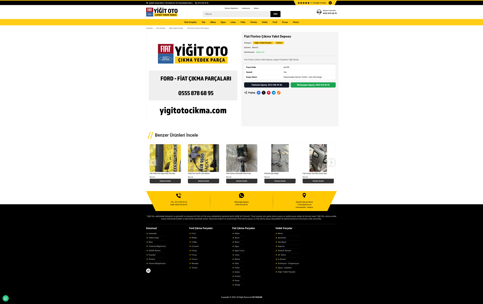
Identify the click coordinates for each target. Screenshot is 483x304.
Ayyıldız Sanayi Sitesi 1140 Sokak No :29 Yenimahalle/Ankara (171, 3)
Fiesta (296, 22)
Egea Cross (239, 250)
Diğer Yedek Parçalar (176, 28)
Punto (237, 268)
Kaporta (281, 246)
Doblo (265, 22)
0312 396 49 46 (203, 3)
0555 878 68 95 (330, 13)
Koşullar (152, 255)
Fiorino (253, 22)
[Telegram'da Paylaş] (274, 93)
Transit (194, 268)
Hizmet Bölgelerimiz (157, 263)
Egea (223, 22)
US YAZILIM (257, 297)
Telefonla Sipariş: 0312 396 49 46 (266, 85)
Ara (275, 14)
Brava (237, 238)
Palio (243, 22)
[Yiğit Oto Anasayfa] (162, 12)
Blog (150, 242)
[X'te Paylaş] (264, 93)
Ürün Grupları (190, 22)
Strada (237, 285)
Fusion (194, 259)
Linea (233, 22)
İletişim (256, 8)
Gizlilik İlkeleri (154, 250)
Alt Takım (282, 255)
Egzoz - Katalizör (285, 268)
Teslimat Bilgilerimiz (231, 8)
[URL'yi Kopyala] (279, 93)
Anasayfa (149, 28)
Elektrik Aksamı (284, 250)
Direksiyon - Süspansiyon (288, 263)
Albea (213, 22)
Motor (280, 233)
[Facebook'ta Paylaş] (258, 93)
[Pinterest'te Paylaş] (269, 93)
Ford (275, 22)
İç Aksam (282, 259)
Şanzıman (282, 238)
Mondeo (195, 263)
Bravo (237, 242)
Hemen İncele (165, 181)
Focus (285, 22)
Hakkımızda (246, 8)
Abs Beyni (282, 242)
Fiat (203, 22)
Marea (237, 259)
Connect (195, 246)
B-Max (194, 238)
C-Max (194, 242)
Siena (237, 280)
